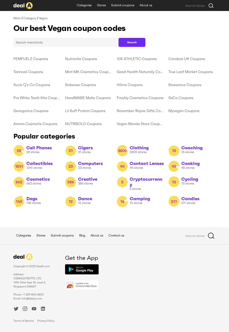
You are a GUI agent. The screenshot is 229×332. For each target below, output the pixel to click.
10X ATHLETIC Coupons (137, 58)
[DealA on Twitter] (16, 309)
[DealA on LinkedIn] (43, 309)
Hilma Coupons (130, 84)
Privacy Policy (46, 320)
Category (29, 18)
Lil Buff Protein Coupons (85, 110)
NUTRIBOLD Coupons (83, 124)
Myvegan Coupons (183, 110)
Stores (101, 5)
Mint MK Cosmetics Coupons (88, 71)
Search (132, 42)
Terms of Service (23, 320)
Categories (84, 5)
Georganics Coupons (31, 110)
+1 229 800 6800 (33, 294)
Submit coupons (122, 5)
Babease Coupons (80, 84)
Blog (82, 235)
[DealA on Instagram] (25, 309)
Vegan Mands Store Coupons (140, 124)
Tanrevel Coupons (28, 71)
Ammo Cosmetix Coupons (35, 124)
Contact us (116, 235)
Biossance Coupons (184, 84)
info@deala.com (32, 298)
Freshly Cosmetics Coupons (140, 97)
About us (146, 5)
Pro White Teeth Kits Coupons (37, 97)
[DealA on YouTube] (34, 309)
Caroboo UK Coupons (186, 58)
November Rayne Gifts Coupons (140, 110)
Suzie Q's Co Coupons (31, 84)
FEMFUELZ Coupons (30, 58)
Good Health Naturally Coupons (140, 71)
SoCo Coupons (180, 97)
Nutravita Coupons (81, 58)
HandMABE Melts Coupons (88, 97)
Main (17, 18)
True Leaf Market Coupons (190, 71)
